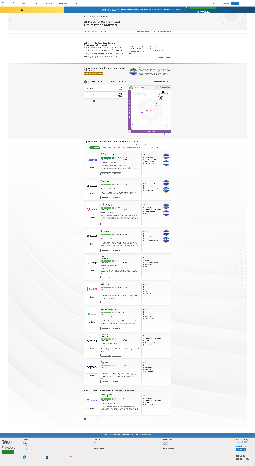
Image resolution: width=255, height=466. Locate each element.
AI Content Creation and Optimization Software (98, 16)
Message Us (241, 449)
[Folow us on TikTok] (241, 459)
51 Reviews (103, 292)
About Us (24, 441)
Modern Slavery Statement (28, 449)
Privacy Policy (25, 448)
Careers (24, 442)
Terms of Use (25, 446)
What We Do (34, 3)
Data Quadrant (119, 147)
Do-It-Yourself (165, 441)
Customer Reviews (48, 3)
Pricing (75, 3)
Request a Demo (235, 3)
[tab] (85, 81)
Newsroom (25, 443)
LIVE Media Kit (95, 442)
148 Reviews (103, 162)
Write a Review (114, 162)
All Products (95, 147)
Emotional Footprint (133, 147)
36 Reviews (103, 238)
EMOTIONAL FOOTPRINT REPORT (161, 31)
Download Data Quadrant (160, 81)
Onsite (164, 443)
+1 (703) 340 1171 (138, 436)
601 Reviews (103, 188)
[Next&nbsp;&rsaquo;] (94, 419)
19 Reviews (103, 370)
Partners (94, 441)
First (85, 100)
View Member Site (225, 3)
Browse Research (96, 449)
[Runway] (87, 88)
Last (97, 418)
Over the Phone (166, 442)
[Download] (125, 88)
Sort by (151, 147)
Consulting (165, 444)
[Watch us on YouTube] (241, 456)
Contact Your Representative (203, 8)
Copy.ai (92, 95)
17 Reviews (103, 343)
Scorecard (105, 173)
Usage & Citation (26, 445)
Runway (92, 88)
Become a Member (7, 452)
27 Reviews (103, 265)
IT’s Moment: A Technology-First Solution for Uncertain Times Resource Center (130, 434)
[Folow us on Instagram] (237, 459)
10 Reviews (103, 403)
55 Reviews (103, 212)
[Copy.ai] (87, 94)
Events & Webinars (63, 3)
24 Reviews (103, 316)
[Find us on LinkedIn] (237, 456)
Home (23, 3)
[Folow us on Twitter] (244, 456)
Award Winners (106, 147)
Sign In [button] (245, 3)
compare (115, 173)
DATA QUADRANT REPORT (143, 31)
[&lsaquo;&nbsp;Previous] (88, 101)
